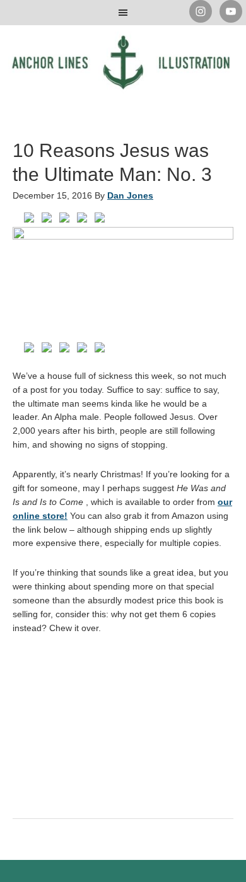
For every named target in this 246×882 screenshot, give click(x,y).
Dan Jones (130, 195)
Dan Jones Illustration (123, 69)
